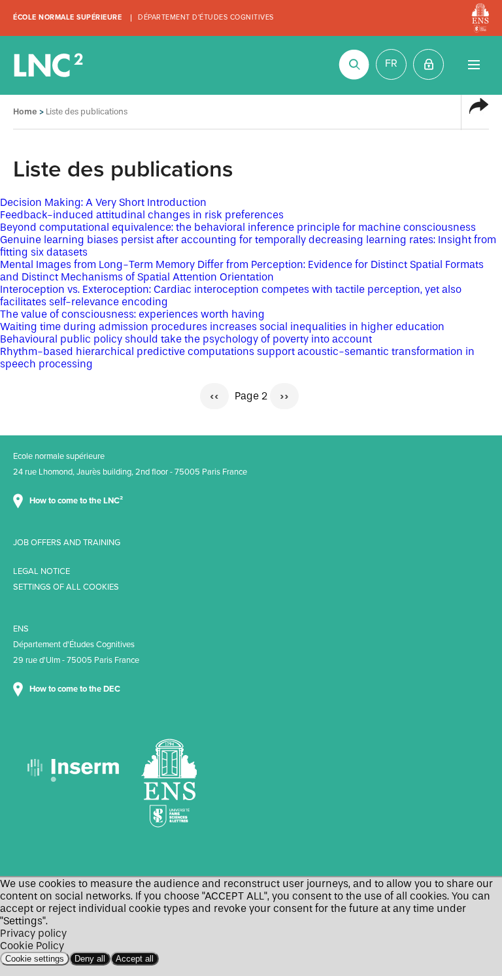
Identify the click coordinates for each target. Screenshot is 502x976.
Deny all (90, 959)
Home (25, 111)
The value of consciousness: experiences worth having (132, 314)
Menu (473, 64)
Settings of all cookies (66, 587)
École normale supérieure (67, 17)
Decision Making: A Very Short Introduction (103, 202)
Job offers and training (66, 542)
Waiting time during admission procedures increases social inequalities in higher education (222, 326)
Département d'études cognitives (206, 17)
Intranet (428, 64)
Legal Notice (41, 571)
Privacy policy (33, 933)
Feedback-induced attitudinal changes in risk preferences (142, 215)
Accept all (135, 959)
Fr (391, 63)
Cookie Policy (32, 945)
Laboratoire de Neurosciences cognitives (49, 65)
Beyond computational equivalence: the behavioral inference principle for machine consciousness (238, 227)
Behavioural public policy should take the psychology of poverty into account (186, 339)
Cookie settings (34, 959)
